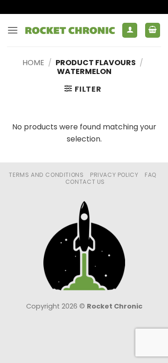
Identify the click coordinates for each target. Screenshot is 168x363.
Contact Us (85, 182)
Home (33, 62)
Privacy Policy (114, 175)
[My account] (129, 30)
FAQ (151, 175)
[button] (12, 30)
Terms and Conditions (46, 175)
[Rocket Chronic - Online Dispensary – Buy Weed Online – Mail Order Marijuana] (70, 30)
